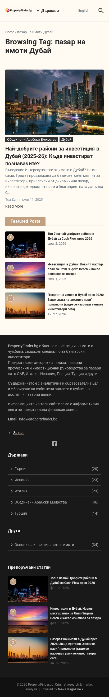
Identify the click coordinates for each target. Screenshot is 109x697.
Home (9, 32)
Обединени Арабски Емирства (31, 139)
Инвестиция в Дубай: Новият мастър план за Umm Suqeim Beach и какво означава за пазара (75, 269)
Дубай (66, 139)
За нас (18, 433)
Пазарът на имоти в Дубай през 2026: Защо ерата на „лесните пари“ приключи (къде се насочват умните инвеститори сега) (73, 648)
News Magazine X (71, 689)
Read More (14, 206)
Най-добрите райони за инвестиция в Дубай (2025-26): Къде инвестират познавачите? (52, 156)
